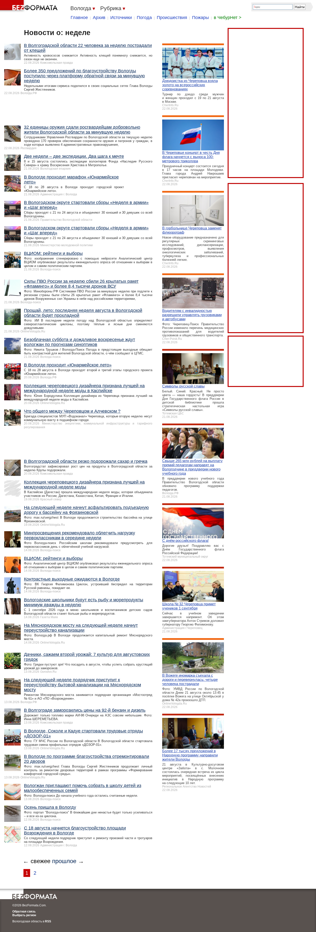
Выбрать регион (24, 915)
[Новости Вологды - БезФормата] (29, 6)
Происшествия (172, 17)
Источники (121, 17)
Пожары (200, 17)
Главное (79, 17)
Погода (144, 17)
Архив (99, 17)
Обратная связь (24, 911)
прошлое (64, 861)
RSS (48, 921)
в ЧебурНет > (227, 17)
